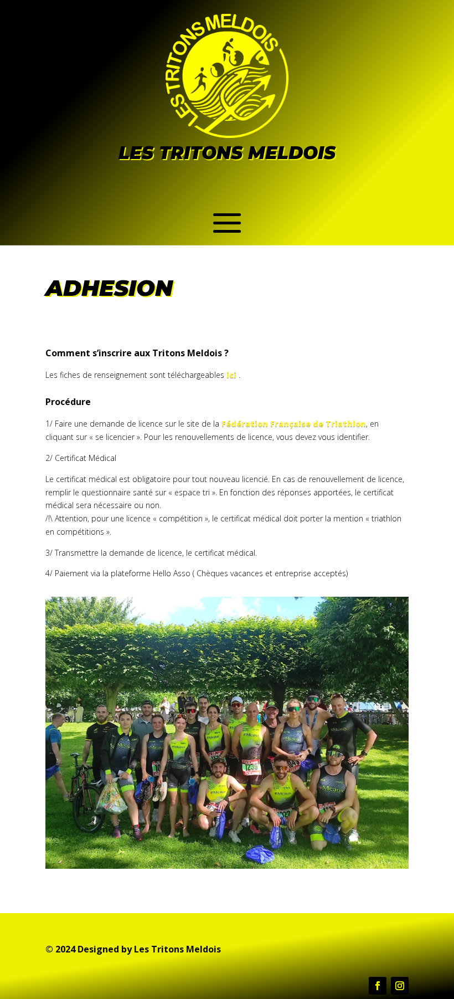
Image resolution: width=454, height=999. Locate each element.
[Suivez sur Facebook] (377, 986)
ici (231, 375)
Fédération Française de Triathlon (293, 423)
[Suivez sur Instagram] (400, 986)
